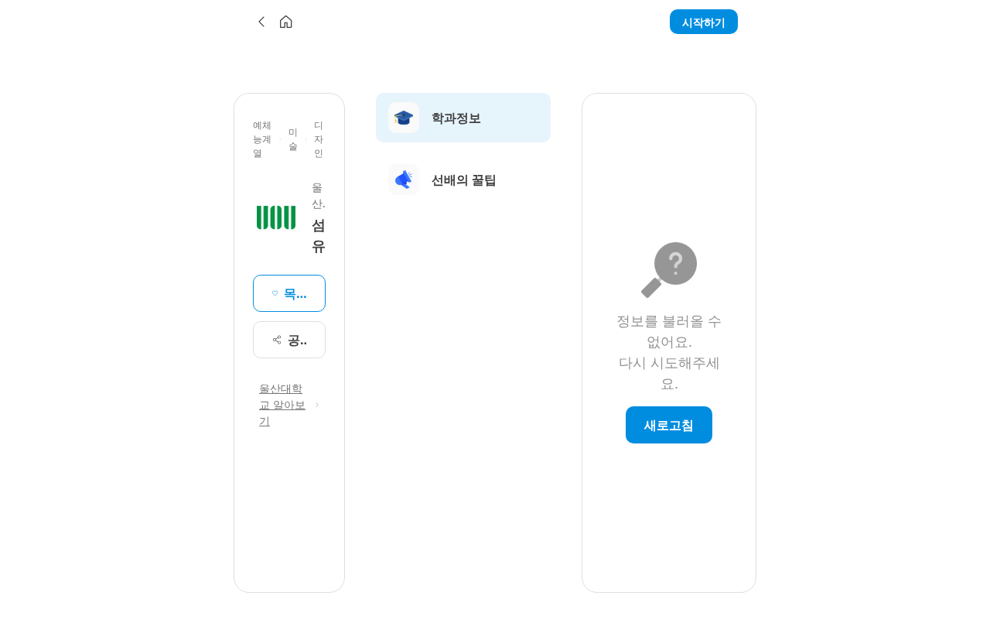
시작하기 (703, 22)
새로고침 (669, 424)
